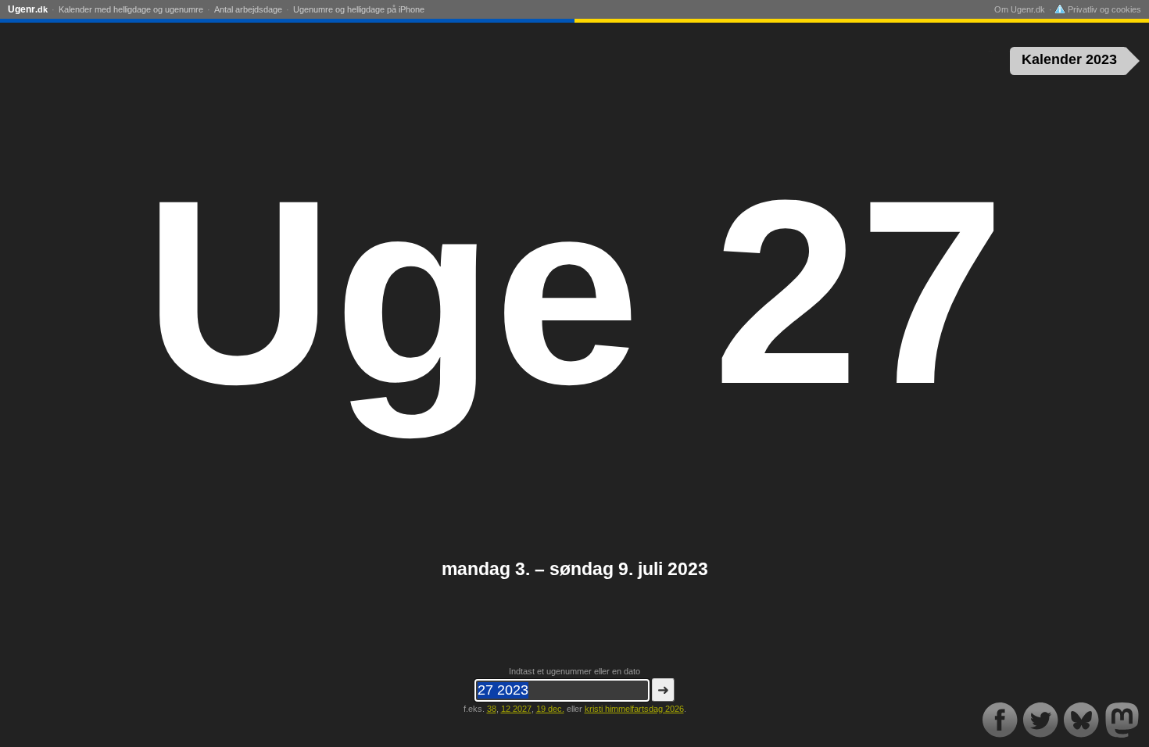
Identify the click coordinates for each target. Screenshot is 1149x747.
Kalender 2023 (1069, 59)
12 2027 (516, 708)
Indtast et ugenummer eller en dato (574, 671)
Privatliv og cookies (1103, 9)
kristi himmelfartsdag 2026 (634, 708)
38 (491, 708)
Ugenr (28, 9)
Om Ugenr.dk (1019, 9)
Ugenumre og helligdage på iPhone (358, 9)
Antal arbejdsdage (248, 9)
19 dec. (550, 708)
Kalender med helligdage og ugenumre (131, 9)
